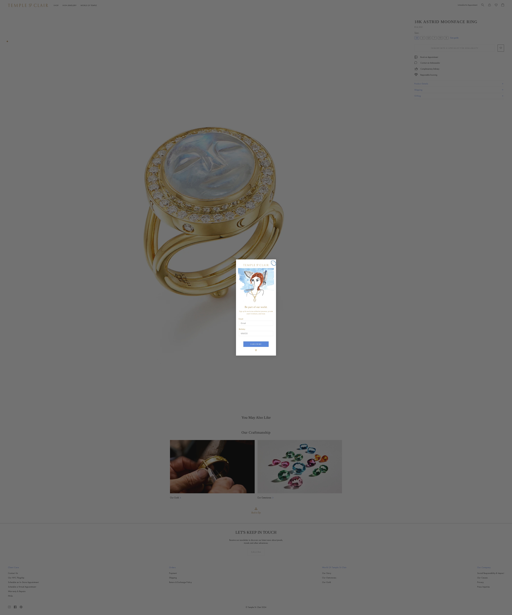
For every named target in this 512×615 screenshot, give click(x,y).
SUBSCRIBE (255, 344)
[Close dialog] (274, 263)
